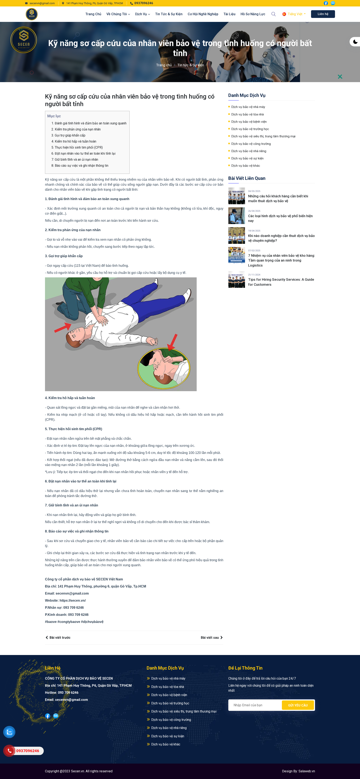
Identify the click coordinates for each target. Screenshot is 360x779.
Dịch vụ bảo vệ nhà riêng (248, 151)
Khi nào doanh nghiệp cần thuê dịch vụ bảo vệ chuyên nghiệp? (281, 238)
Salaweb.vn (307, 771)
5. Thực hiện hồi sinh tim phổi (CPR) (77, 147)
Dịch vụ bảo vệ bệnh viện (249, 122)
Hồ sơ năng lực (253, 14)
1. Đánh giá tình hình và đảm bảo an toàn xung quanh (89, 123)
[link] (73, 600)
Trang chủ (93, 14)
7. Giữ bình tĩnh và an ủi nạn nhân (75, 160)
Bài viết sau (210, 638)
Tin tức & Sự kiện (168, 14)
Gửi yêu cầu (298, 705)
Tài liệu (229, 14)
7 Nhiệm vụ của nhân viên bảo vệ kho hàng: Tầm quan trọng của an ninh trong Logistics (281, 260)
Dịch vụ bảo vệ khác (245, 166)
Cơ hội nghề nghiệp (203, 14)
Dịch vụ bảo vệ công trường (251, 144)
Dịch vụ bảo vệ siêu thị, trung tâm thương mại (263, 136)
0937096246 (143, 3)
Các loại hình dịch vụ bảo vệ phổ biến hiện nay (280, 218)
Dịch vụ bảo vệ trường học (250, 129)
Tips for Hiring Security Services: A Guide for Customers (281, 282)
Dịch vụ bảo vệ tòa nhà (247, 114)
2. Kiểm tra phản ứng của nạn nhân (76, 129)
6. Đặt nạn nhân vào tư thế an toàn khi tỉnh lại (83, 153)
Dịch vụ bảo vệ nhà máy (248, 107)
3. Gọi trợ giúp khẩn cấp (68, 135)
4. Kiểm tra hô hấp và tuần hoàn (74, 141)
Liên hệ (323, 14)
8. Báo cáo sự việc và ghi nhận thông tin (80, 166)
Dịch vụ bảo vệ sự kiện (247, 158)
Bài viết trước (59, 638)
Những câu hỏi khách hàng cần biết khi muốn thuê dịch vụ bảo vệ (278, 198)
